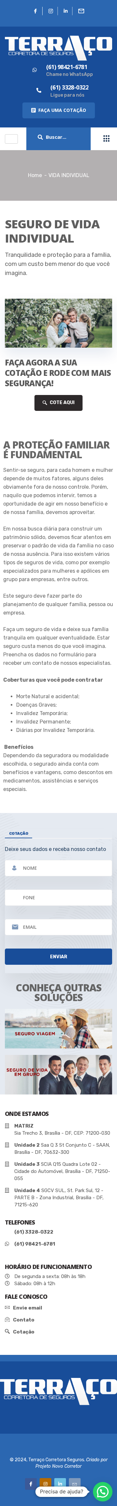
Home (35, 175)
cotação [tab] (18, 833)
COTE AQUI (61, 402)
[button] (58, 110)
